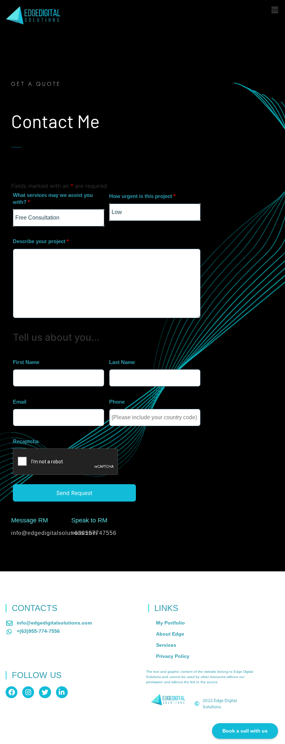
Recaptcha (26, 441)
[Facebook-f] (11, 692)
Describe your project (41, 241)
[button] (274, 9)
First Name (26, 362)
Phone (117, 402)
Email (19, 402)
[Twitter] (45, 692)
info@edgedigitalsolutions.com (54, 533)
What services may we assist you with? (53, 198)
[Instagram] (28, 692)
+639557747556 (93, 533)
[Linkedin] (62, 692)
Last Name (122, 362)
